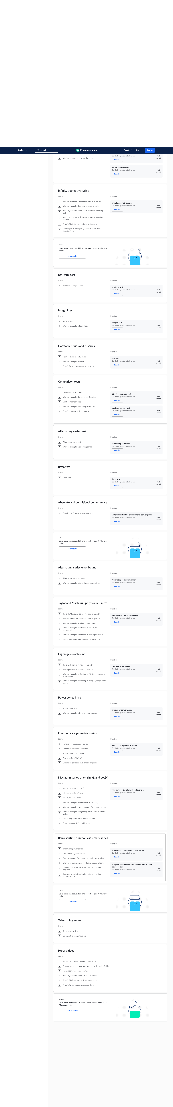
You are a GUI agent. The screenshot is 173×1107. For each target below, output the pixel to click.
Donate (127, 4)
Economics (129, 1079)
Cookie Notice (59, 1103)
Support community (71, 1067)
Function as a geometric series (77, 586)
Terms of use (38, 1103)
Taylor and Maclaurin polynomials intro (82, 456)
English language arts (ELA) (134, 1064)
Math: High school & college (134, 1033)
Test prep (129, 1060)
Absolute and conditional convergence (82, 356)
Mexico (42, 1096)
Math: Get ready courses (133, 1057)
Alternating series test (72, 284)
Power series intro (69, 551)
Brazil (50, 1096)
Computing (129, 1075)
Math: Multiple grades (132, 1037)
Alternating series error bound (77, 421)
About (67, 1026)
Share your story (70, 1071)
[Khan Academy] (86, 3)
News (67, 1029)
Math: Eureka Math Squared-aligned (137, 1049)
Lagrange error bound (72, 507)
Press (66, 1075)
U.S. (28, 1096)
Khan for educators (132, 1091)
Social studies (130, 1072)
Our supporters (70, 1041)
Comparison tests (69, 235)
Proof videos (66, 804)
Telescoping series (69, 774)
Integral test (66, 164)
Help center (68, 1063)
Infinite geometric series (73, 44)
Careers (67, 1048)
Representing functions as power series (83, 691)
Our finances (69, 1044)
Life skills (128, 1083)
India (34, 1096)
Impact (67, 1033)
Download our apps (102, 1026)
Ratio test (64, 320)
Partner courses (130, 1087)
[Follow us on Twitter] (149, 1103)
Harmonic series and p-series (76, 199)
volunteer (50, 1038)
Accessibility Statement (73, 1103)
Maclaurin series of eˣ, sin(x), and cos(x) (83, 631)
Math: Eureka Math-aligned (134, 1053)
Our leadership (69, 1037)
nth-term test (66, 128)
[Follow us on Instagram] (153, 1103)
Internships (68, 1052)
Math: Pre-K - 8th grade (133, 1029)
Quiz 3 (61, 743)
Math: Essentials (131, 1041)
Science (128, 1068)
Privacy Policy (48, 1103)
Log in (138, 4)
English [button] (27, 1093)
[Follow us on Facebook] (145, 1103)
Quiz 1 (61, 98)
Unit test (61, 852)
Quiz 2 (61, 391)
